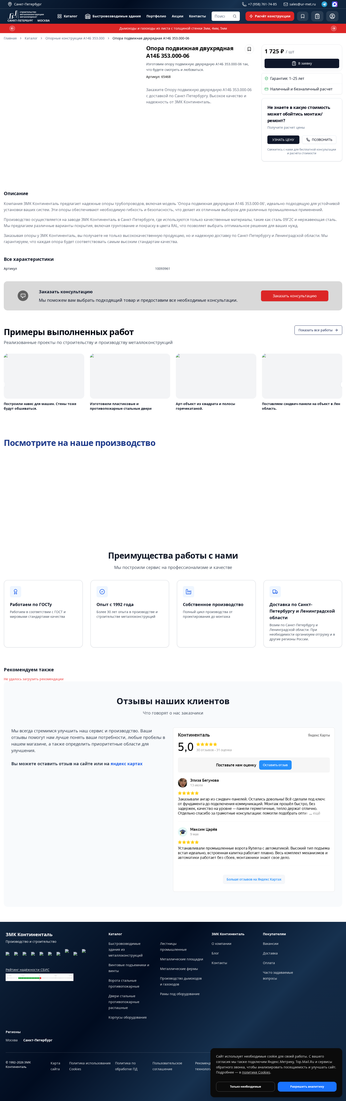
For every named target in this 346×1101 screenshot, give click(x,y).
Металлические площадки (181, 959)
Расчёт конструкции (272, 16)
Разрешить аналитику (307, 1087)
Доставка (270, 953)
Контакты (197, 16)
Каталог (70, 16)
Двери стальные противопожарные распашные (124, 1002)
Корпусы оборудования (128, 1017)
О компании (221, 943)
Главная (10, 38)
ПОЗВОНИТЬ (322, 139)
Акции (177, 16)
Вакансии (270, 943)
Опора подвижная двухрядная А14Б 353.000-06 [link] (151, 38)
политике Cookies (256, 1072)
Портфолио (156, 16)
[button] (71, 111)
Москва (12, 1040)
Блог (215, 953)
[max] (334, 4)
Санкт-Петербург (37, 1040)
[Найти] (234, 16)
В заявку (305, 63)
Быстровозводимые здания (117, 16)
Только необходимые (245, 1087)
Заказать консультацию (295, 295)
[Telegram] (324, 4)
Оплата (269, 963)
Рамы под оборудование (180, 994)
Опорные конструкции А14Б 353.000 (75, 38)
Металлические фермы (179, 968)
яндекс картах (126, 763)
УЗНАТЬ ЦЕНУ (283, 139)
